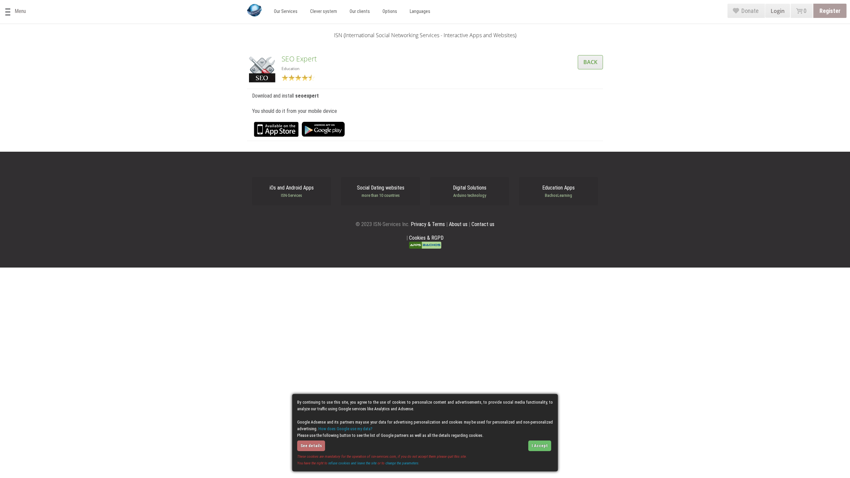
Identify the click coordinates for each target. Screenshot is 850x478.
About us (458, 224)
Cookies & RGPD (426, 238)
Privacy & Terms (428, 224)
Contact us (482, 224)
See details (311, 445)
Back (590, 62)
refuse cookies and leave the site (352, 463)
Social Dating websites (380, 191)
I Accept (540, 445)
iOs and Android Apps (292, 191)
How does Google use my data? (345, 428)
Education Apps (558, 191)
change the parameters (401, 463)
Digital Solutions (469, 191)
